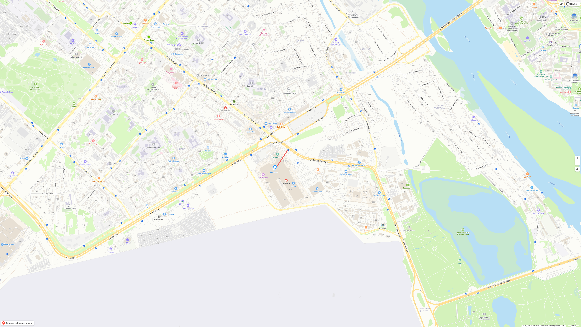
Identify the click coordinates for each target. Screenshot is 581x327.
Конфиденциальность (557, 326)
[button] (561, 4)
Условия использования (539, 326)
